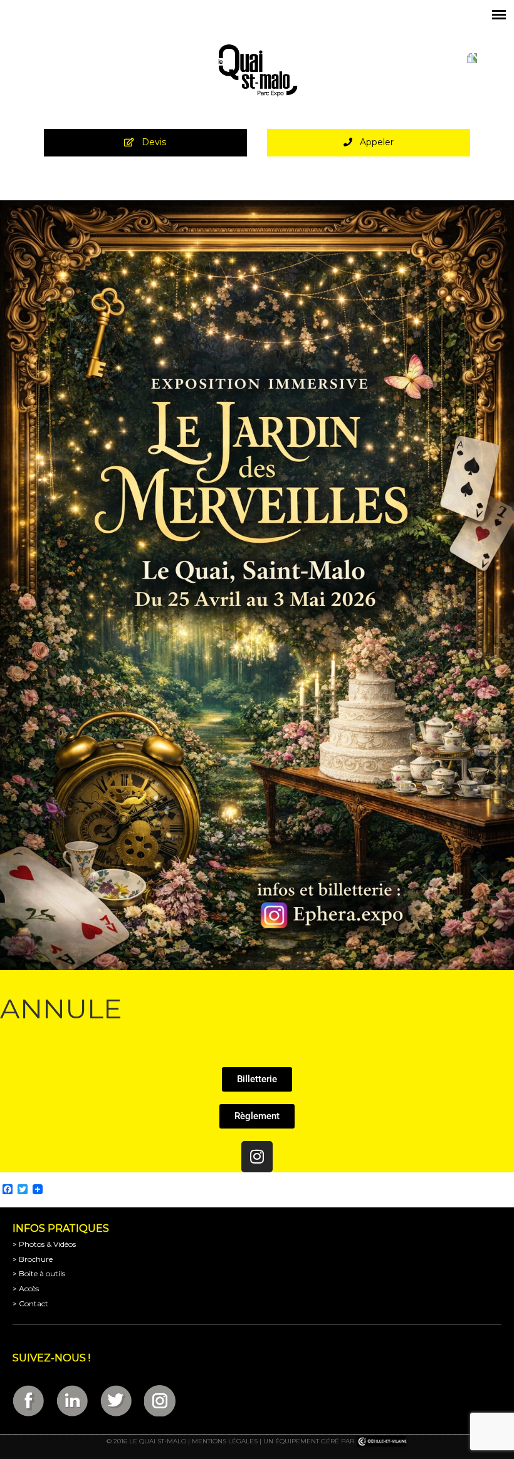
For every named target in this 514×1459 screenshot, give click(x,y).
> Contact (30, 1303)
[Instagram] (257, 1156)
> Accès (26, 1288)
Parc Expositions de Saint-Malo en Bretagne (257, 71)
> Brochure (33, 1259)
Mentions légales (225, 1441)
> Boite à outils (39, 1273)
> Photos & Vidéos (44, 1244)
